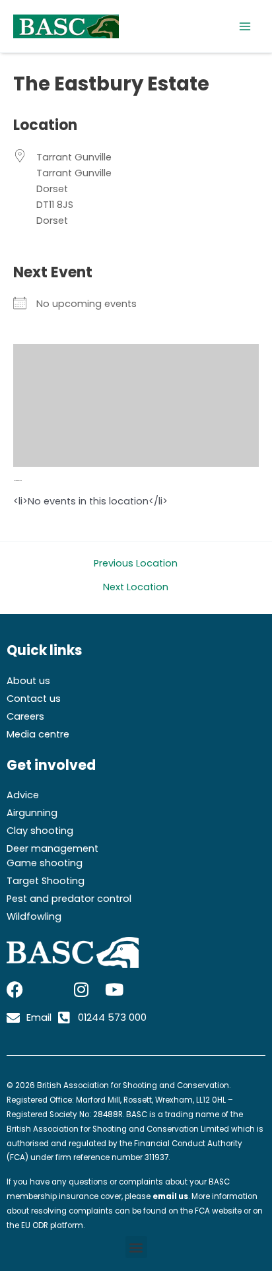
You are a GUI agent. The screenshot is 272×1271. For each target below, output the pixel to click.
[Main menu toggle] (245, 26)
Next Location (135, 587)
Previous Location (136, 563)
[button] (136, 1247)
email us (170, 1196)
